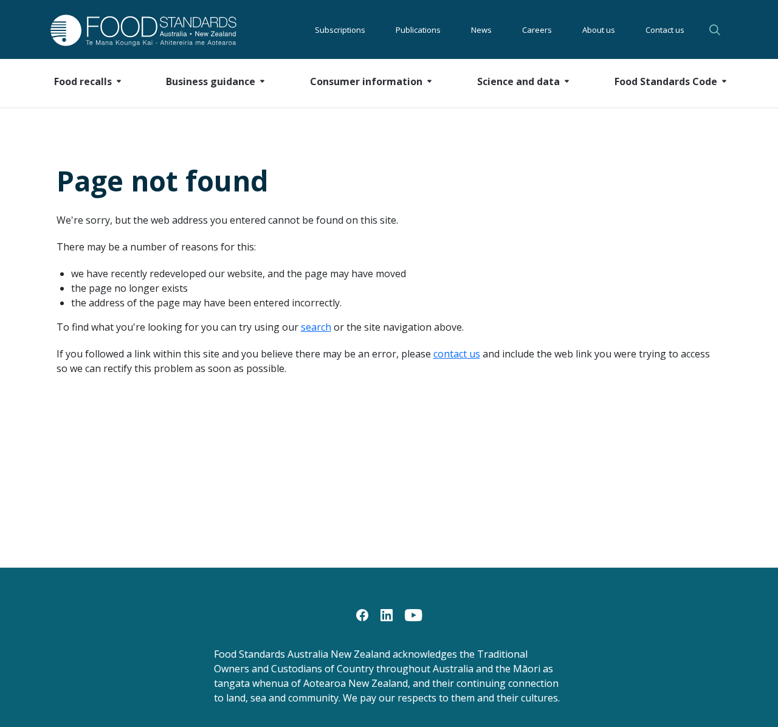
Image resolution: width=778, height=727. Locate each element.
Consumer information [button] (366, 81)
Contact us (664, 29)
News (481, 29)
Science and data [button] (518, 81)
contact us (456, 353)
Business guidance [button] (210, 81)
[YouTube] (413, 614)
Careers (537, 29)
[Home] (130, 30)
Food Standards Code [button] (665, 81)
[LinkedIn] (386, 614)
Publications (418, 29)
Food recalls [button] (83, 81)
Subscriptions (340, 29)
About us (598, 29)
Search (716, 29)
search (316, 327)
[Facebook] (362, 614)
